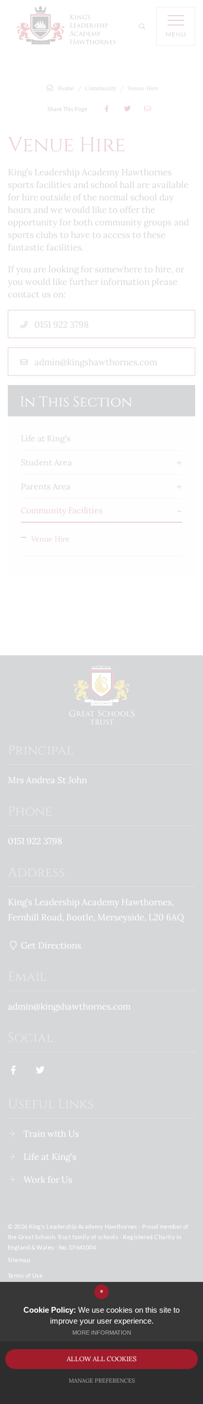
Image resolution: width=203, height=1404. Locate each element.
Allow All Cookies (101, 1358)
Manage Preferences (102, 1380)
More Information (101, 1332)
